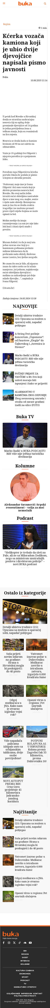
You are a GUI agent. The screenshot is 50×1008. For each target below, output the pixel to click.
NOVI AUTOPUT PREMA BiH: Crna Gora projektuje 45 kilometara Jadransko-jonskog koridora (13, 791)
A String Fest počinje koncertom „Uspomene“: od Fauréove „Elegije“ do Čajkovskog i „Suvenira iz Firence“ (30, 340)
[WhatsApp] (9, 108)
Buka (5, 77)
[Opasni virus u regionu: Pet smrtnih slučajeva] (36, 691)
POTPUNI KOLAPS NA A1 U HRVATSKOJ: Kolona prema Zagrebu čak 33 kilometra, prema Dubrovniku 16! (37, 751)
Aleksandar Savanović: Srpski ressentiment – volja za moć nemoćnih (25, 507)
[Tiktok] (20, 943)
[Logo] (25, 3)
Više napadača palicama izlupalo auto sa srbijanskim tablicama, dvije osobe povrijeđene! (13, 749)
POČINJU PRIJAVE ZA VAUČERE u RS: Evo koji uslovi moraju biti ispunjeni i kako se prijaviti (31, 378)
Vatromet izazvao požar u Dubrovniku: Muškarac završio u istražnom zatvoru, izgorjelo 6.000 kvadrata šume (36, 665)
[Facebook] (9, 89)
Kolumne (25, 465)
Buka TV (25, 416)
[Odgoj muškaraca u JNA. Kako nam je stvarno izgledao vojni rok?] (13, 691)
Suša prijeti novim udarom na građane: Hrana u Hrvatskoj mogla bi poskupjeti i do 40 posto (13, 662)
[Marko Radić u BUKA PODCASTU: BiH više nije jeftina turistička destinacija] (8, 358)
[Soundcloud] (25, 943)
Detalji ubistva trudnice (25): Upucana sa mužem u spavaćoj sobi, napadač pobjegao (30, 320)
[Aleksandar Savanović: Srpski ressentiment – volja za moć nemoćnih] (25, 486)
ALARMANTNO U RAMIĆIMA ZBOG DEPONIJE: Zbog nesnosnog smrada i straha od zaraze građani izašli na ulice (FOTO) (31, 398)
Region (6, 24)
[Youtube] (30, 943)
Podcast (25, 518)
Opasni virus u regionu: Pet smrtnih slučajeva (36, 704)
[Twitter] (14, 943)
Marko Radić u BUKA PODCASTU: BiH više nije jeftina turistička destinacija (29, 360)
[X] (9, 95)
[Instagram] (9, 943)
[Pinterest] (9, 102)
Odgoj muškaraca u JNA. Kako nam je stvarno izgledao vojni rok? (13, 707)
